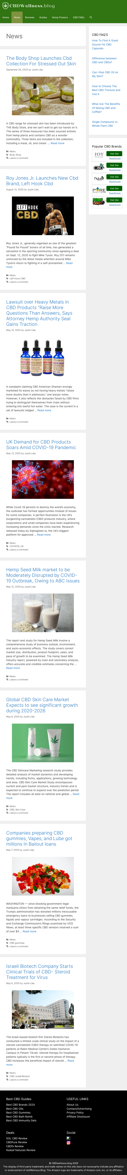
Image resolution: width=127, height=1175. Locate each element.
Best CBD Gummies (18, 1112)
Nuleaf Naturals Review (20, 1150)
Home (5, 17)
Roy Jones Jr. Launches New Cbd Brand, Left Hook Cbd (42, 180)
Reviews (29, 17)
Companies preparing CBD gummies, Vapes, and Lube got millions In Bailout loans (39, 838)
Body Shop (15, 154)
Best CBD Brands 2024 (20, 1104)
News (17, 17)
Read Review (115, 158)
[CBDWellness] (29, 6)
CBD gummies (17, 943)
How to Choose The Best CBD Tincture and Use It (106, 90)
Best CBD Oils (14, 1108)
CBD (12, 809)
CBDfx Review (15, 1146)
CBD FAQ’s (78, 17)
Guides (43, 17)
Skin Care (20, 809)
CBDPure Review (16, 1142)
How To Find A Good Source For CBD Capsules (105, 44)
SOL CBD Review (16, 1138)
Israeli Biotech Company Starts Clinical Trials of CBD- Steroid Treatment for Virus (39, 971)
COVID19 (14, 546)
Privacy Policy (75, 1112)
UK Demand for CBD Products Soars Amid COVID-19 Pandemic (41, 444)
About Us (72, 1104)
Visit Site (114, 153)
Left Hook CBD (17, 278)
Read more (57, 143)
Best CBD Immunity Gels (21, 1120)
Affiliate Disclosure (78, 1116)
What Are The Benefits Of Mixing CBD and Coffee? (106, 107)
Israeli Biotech (22, 1076)
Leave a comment (19, 158)
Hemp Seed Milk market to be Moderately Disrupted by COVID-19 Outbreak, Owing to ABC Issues (43, 575)
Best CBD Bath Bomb (19, 1116)
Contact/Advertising (79, 1108)
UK (22, 546)
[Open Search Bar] (91, 17)
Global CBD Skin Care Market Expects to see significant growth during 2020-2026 (42, 705)
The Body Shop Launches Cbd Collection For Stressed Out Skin (41, 60)
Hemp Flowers (60, 17)
